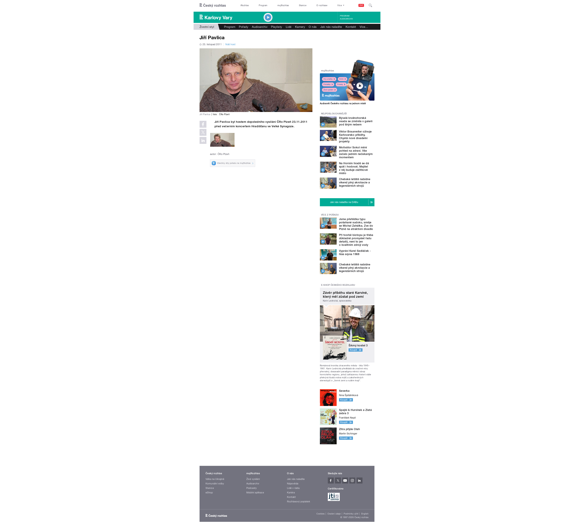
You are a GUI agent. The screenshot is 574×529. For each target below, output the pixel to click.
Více (364, 26)
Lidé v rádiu (293, 488)
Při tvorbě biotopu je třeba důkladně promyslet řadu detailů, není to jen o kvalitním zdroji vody (356, 239)
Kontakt (351, 26)
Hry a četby (328, 79)
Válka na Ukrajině (215, 479)
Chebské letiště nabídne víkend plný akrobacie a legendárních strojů (354, 182)
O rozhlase (321, 5)
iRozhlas (245, 5)
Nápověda (292, 483)
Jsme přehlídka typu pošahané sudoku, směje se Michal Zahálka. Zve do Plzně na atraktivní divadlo (356, 224)
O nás (313, 26)
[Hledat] (370, 5)
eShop (209, 492)
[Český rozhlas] (213, 5)
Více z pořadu (330, 214)
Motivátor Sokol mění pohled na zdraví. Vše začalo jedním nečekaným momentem (356, 152)
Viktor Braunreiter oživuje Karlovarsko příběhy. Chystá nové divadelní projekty (355, 136)
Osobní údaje (334, 514)
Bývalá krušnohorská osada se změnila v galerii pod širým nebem (355, 121)
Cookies (320, 514)
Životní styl (207, 26)
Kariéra (291, 492)
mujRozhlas (283, 5)
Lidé (288, 26)
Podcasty (251, 488)
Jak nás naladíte (331, 26)
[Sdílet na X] (203, 132)
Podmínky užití (351, 514)
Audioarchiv (346, 19)
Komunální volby (215, 483)
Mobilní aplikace (255, 492)
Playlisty (276, 26)
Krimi (341, 79)
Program (263, 5)
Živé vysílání (328, 90)
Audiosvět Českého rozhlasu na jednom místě (343, 103)
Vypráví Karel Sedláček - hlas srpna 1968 (355, 252)
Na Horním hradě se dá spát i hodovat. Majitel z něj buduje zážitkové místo (354, 168)
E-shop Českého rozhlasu (338, 285)
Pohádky (326, 84)
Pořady (243, 26)
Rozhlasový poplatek (298, 501)
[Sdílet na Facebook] (203, 124)
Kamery (300, 26)
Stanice (302, 5)
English (364, 514)
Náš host (230, 44)
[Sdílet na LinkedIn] (203, 140)
